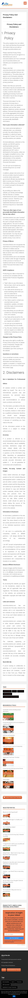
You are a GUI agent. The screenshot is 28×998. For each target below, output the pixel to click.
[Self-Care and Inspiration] (8, 740)
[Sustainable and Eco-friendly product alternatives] (8, 716)
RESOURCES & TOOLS (14, 970)
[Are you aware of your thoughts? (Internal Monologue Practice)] (6, 885)
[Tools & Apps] (8, 784)
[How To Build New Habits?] (6, 830)
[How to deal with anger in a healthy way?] (6, 823)
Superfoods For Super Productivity (11, 696)
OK (14, 996)
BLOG (3, 970)
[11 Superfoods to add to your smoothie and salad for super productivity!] (6, 849)
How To (14, 691)
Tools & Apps (6, 779)
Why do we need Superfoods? (10, 812)
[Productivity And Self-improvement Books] (8, 773)
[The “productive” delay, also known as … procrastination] (6, 895)
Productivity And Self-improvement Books (13, 768)
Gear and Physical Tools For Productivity (12, 746)
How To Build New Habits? (9, 827)
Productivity (20, 691)
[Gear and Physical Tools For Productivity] (8, 751)
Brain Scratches (7, 691)
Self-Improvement (7, 694)
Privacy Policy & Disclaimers (8, 965)
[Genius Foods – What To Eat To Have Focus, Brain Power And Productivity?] (6, 858)
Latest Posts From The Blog (13, 797)
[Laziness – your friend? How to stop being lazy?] (6, 876)
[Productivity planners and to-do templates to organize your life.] (8, 729)
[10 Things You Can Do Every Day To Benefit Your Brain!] (6, 839)
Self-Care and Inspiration (9, 735)
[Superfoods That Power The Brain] (8, 762)
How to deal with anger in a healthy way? (12, 819)
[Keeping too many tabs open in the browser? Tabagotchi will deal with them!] (6, 867)
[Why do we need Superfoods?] (6, 815)
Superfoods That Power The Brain (11, 757)
